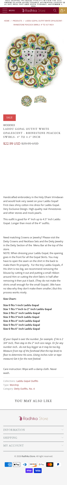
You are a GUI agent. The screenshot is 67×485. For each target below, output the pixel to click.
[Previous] (6, 60)
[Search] (55, 10)
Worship (14, 385)
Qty (5, 172)
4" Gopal (10, 157)
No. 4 (32, 388)
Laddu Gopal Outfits (27, 381)
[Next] (60, 60)
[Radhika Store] (33, 10)
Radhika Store (28, 456)
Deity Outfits (21, 388)
